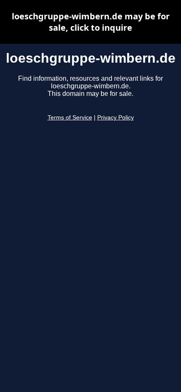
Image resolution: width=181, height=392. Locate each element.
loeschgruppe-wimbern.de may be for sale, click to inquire (91, 22)
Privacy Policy (115, 117)
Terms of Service (70, 117)
